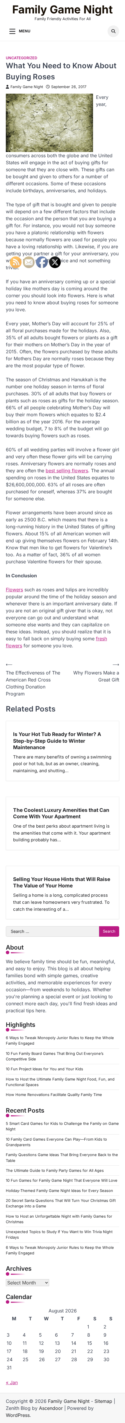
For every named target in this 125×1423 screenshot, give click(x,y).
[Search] (113, 31)
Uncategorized (21, 58)
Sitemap (103, 1401)
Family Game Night (62, 9)
